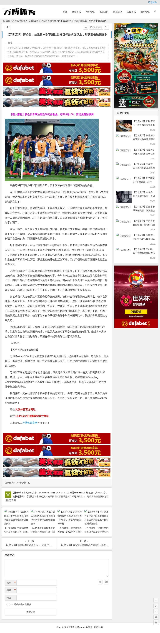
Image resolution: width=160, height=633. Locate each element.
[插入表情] (100, 582)
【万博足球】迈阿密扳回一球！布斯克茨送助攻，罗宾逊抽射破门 (144, 125)
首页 (65, 11)
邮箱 (11, 590)
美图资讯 (131, 11)
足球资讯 (76, 11)
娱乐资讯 (145, 11)
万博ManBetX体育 (79, 492)
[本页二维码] (155, 622)
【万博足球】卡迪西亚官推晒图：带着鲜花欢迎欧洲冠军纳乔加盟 (144, 225)
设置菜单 (152, 2)
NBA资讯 (90, 11)
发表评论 (97, 27)
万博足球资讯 (18, 20)
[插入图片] (106, 582)
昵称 (11, 582)
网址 (9, 597)
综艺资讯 (117, 11)
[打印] (85, 27)
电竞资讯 (104, 11)
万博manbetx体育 (83, 627)
